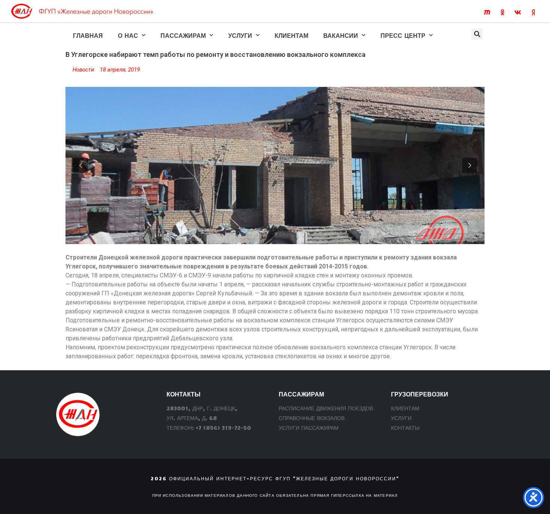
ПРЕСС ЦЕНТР (403, 35)
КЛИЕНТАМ (291, 35)
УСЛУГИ (240, 35)
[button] (477, 34)
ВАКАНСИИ (340, 35)
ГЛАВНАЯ (88, 35)
